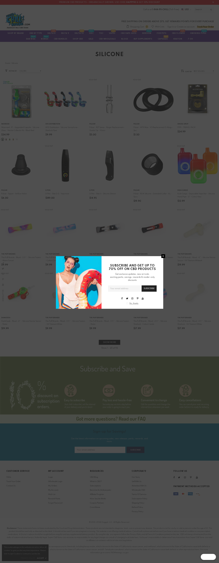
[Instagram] (132, 298)
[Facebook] (122, 298)
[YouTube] (143, 298)
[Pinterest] (137, 298)
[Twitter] (127, 298)
